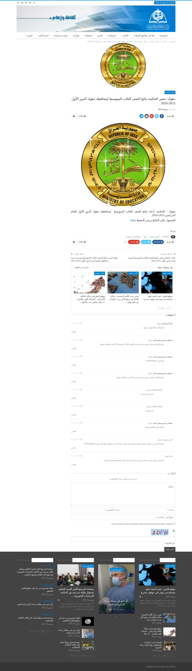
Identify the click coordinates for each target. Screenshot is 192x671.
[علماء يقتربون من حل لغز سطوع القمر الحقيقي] (88, 621)
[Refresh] (173, 530)
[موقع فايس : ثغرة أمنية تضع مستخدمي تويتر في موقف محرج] (156, 282)
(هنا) (133, 220)
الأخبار (125, 35)
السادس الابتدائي (155, 237)
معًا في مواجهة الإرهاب (144, 35)
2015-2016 (166, 237)
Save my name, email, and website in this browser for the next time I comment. (142, 524)
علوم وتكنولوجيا (103, 570)
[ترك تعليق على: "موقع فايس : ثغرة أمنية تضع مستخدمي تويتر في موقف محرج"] (140, 596)
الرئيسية (163, 35)
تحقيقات (88, 35)
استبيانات (111, 35)
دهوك (144, 237)
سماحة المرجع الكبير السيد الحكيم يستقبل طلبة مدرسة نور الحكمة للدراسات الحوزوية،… (76, 592)
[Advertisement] (42, 62)
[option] (103, 589)
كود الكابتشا (170, 543)
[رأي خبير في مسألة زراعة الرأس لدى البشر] (88, 633)
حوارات (76, 35)
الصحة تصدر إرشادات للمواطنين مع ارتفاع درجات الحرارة (150, 645)
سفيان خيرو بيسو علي (163, 340)
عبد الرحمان (167, 323)
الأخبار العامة (170, 92)
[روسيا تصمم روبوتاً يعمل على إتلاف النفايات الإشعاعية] (103, 589)
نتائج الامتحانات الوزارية (133, 237)
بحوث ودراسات (60, 35)
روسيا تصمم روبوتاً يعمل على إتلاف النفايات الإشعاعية (70, 644)
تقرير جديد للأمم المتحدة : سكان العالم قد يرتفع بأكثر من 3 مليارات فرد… (150, 617)
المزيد (29, 35)
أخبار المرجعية (88, 566)
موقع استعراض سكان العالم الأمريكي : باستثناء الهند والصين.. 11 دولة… (151, 631)
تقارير (99, 35)
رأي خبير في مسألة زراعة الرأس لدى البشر (35, 604)
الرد (72, 332)
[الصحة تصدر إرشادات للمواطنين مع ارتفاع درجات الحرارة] (169, 645)
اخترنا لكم (43, 35)
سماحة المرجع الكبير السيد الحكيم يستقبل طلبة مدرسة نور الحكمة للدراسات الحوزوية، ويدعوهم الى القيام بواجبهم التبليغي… (35, 572)
